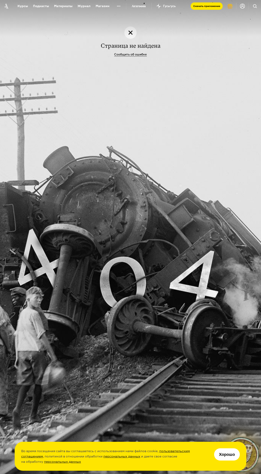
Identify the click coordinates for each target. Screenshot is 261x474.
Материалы (63, 6)
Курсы (23, 6)
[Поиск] (255, 6)
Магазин (102, 6)
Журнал (84, 6)
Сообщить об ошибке (130, 54)
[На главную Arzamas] (6, 6)
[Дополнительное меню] (119, 6)
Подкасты (41, 6)
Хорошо (227, 454)
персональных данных (121, 456)
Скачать (206, 6)
